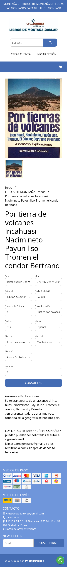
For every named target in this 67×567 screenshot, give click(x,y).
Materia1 (9, 336)
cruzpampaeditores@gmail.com (25, 513)
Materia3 (9, 351)
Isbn (37, 276)
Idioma (38, 321)
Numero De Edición (14, 306)
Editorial (9, 291)
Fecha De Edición (43, 291)
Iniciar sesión (46, 54)
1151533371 (13, 517)
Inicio (9, 188)
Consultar (33, 383)
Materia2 (39, 336)
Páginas (8, 321)
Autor (7, 276)
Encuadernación (42, 306)
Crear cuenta (21, 54)
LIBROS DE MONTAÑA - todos (25, 192)
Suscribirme (48, 543)
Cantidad (9, 366)
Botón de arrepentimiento (20, 529)
